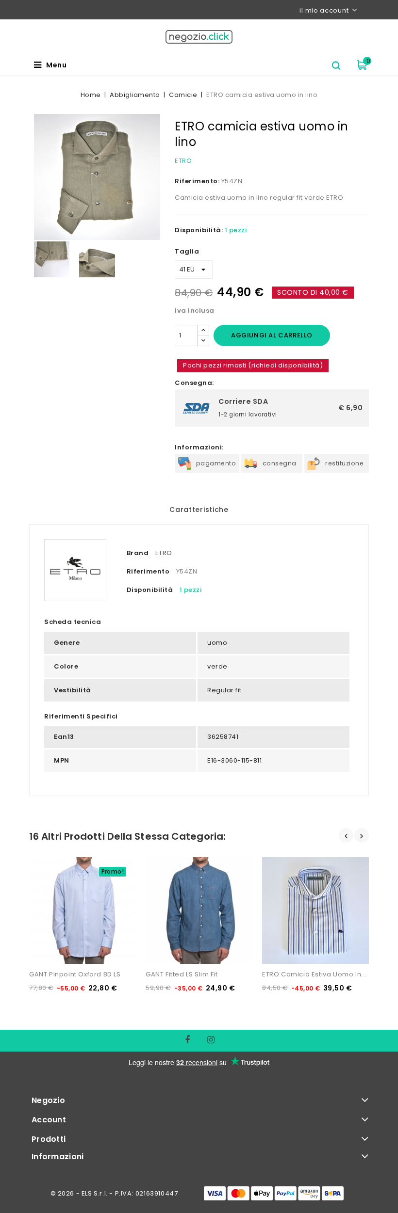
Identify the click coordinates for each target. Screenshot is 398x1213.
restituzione (344, 463)
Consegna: (194, 382)
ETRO (183, 160)
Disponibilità (150, 589)
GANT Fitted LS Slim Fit (182, 974)
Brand (138, 553)
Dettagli (47, 861)
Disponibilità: (199, 230)
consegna (280, 463)
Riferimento (148, 571)
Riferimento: (197, 181)
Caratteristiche (199, 509)
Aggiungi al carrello (272, 335)
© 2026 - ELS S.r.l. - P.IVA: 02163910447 (114, 1193)
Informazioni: (199, 447)
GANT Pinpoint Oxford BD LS (75, 974)
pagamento (216, 463)
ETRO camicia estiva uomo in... (314, 974)
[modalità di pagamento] (274, 1193)
